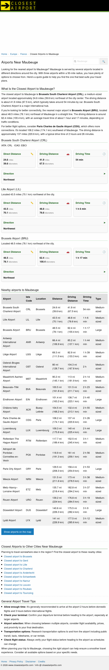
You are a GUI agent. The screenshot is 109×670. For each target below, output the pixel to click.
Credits (41, 661)
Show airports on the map (17, 531)
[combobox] (86, 61)
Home (4, 53)
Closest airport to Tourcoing (18, 593)
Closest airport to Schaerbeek (20, 576)
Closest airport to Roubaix (18, 588)
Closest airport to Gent (16, 560)
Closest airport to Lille (15, 564)
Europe (13, 53)
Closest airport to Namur (17, 580)
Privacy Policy (16, 661)
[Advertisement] (54, 31)
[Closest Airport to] (54, 6)
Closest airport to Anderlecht (19, 572)
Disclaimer (31, 661)
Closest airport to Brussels (18, 556)
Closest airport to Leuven (17, 584)
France (23, 53)
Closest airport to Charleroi (18, 568)
